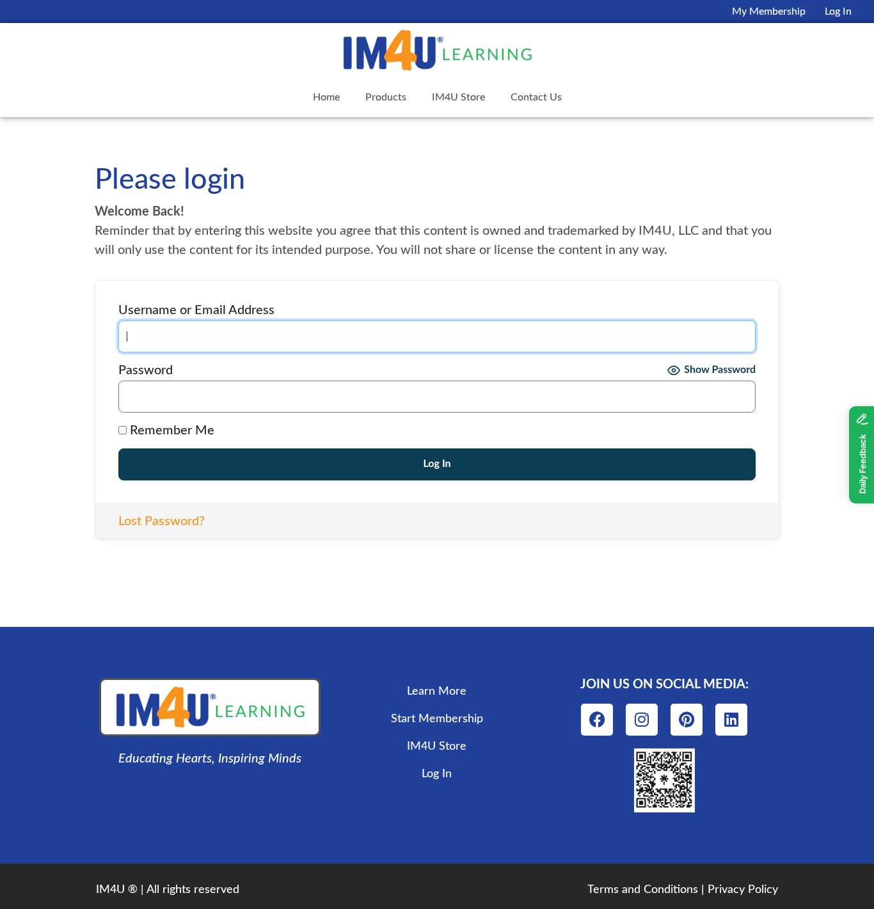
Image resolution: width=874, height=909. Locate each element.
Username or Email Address (196, 310)
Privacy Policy (743, 890)
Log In (838, 11)
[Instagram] (642, 720)
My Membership (769, 11)
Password (145, 370)
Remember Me (170, 430)
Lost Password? (161, 521)
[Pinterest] (687, 720)
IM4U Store (458, 97)
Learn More (436, 691)
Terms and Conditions (642, 890)
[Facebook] (597, 720)
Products (385, 97)
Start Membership (437, 719)
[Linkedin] (731, 720)
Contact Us (536, 97)
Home (326, 97)
